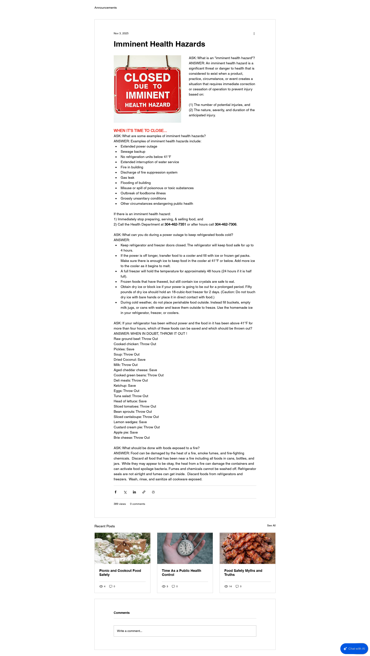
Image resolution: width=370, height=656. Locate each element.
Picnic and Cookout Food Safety (120, 573)
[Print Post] (153, 492)
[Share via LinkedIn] (134, 492)
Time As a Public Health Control (181, 573)
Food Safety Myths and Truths (243, 573)
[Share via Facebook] (115, 492)
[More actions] (254, 33)
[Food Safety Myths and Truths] (247, 548)
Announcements (105, 7)
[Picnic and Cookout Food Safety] (122, 548)
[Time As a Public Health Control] (185, 548)
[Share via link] (144, 492)
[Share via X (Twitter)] (125, 492)
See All (271, 525)
